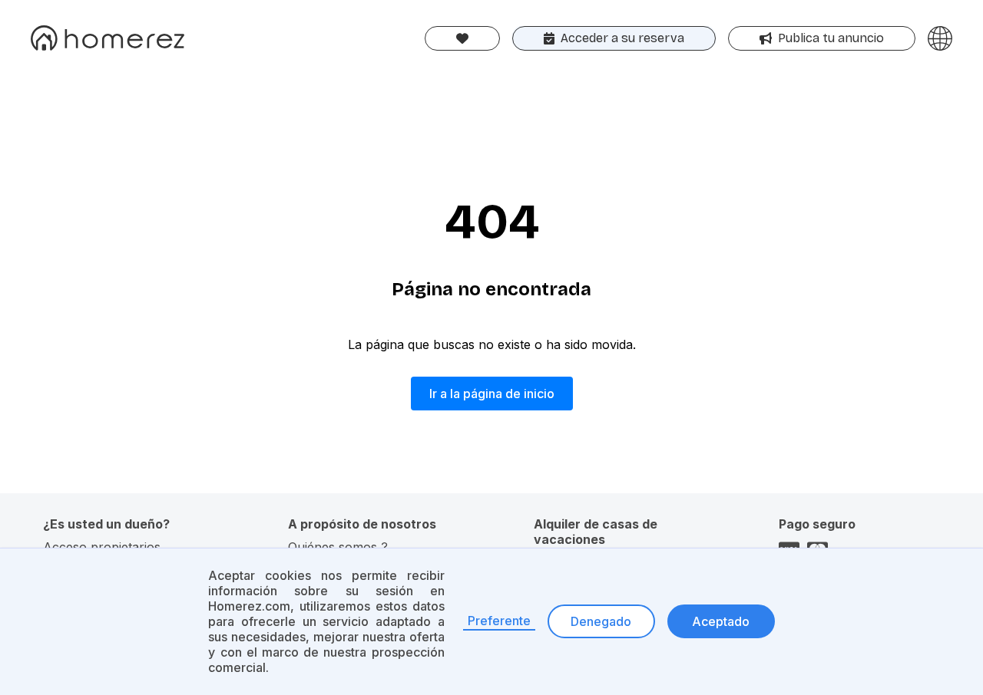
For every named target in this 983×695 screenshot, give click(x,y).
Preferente (499, 620)
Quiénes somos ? (338, 547)
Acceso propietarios (102, 547)
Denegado (601, 621)
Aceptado (721, 621)
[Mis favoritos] (462, 38)
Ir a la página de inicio (491, 393)
